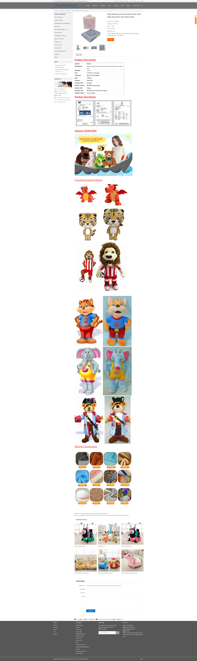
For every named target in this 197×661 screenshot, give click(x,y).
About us (94, 5)
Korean (111, 619)
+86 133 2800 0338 (59, 1)
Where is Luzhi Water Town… (61, 73)
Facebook (131, 1)
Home (88, 5)
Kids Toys (67, 10)
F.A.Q (122, 5)
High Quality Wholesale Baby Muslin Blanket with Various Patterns (94, 513)
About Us (116, 1)
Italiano (94, 619)
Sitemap (55, 634)
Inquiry (126, 1)
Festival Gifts (58, 48)
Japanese (106, 619)
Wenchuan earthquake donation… (62, 69)
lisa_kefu (59, 95)
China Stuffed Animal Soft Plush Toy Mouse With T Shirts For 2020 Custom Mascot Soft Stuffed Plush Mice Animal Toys (103, 515)
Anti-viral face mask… (59, 67)
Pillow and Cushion (59, 38)
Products (102, 5)
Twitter (133, 1)
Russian (121, 619)
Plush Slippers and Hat (60, 35)
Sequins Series (58, 32)
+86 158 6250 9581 (70, 1)
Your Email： (83, 592)
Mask (56, 57)
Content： (83, 596)
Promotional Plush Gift (60, 51)
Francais (88, 619)
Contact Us (121, 1)
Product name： (82, 585)
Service (116, 5)
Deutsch (78, 619)
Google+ (136, 1)
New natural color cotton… (60, 65)
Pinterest (140, 1)
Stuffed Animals (59, 20)
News (109, 5)
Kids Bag (57, 54)
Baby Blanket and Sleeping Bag (62, 23)
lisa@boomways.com (83, 1)
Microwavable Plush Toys (61, 29)
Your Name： (83, 589)
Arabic (116, 619)
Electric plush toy (59, 17)
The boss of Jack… (59, 71)
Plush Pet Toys (58, 45)
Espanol (83, 619)
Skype (143, 1)
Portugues (99, 619)
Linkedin (138, 1)
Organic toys (58, 41)
